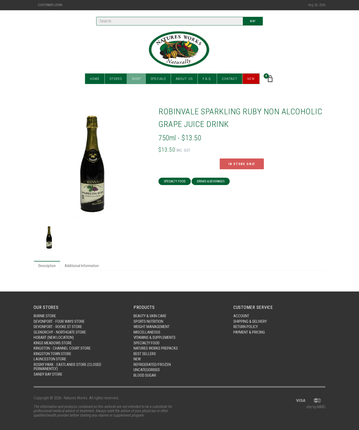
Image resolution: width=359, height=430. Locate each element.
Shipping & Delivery (250, 321)
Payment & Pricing (249, 332)
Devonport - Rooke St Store (58, 326)
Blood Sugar (145, 375)
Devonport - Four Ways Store (59, 321)
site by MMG (315, 407)
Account (241, 316)
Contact (229, 79)
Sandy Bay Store (48, 374)
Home (95, 79)
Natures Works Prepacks (156, 348)
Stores (116, 79)
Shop (136, 79)
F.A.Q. (207, 79)
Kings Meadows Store (53, 343)
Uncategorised (147, 369)
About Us (184, 79)
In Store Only (241, 164)
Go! (253, 21)
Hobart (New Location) (54, 337)
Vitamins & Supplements (155, 337)
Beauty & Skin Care (150, 316)
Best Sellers (145, 353)
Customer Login (50, 5)
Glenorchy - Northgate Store (60, 332)
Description (47, 265)
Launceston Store (50, 359)
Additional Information (82, 265)
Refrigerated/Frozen (152, 364)
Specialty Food (175, 181)
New (251, 79)
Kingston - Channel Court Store (62, 348)
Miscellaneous (147, 332)
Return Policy (245, 326)
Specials (158, 79)
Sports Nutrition (148, 321)
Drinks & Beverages (210, 181)
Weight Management (152, 326)
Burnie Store (45, 316)
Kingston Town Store (52, 353)
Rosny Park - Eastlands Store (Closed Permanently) (67, 366)
